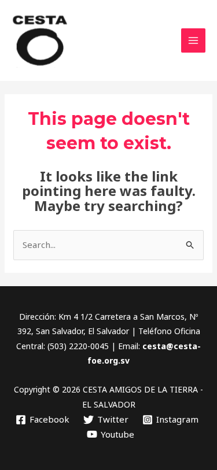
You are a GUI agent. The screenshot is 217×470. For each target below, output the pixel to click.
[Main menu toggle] (193, 40)
